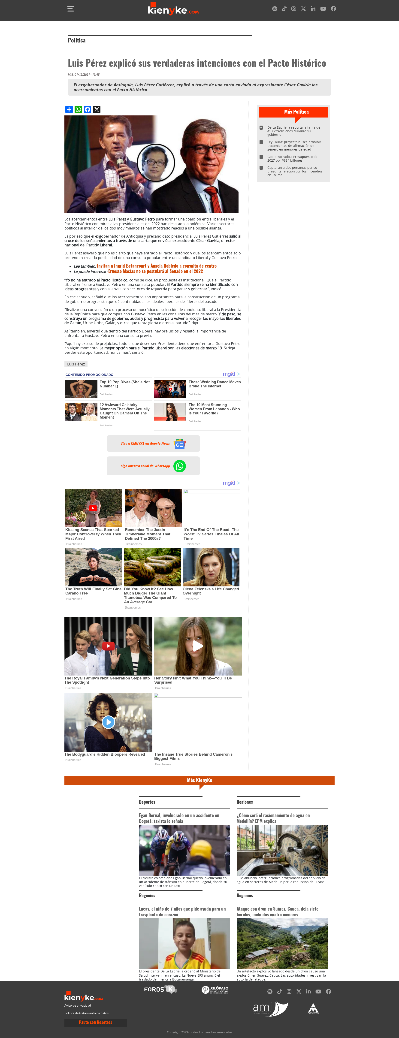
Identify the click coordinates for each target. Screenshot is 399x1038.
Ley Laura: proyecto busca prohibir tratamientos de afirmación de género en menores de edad (294, 145)
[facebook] (333, 9)
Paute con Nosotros (95, 1023)
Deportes (147, 802)
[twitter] (303, 9)
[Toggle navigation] (70, 8)
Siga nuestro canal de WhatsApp (146, 466)
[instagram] (293, 9)
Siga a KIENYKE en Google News (146, 443)
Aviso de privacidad (77, 1006)
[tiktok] (284, 9)
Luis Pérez (76, 364)
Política (76, 41)
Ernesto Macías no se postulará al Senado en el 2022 (155, 271)
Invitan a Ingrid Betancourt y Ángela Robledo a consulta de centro (157, 266)
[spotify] (274, 9)
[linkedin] (313, 9)
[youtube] (323, 9)
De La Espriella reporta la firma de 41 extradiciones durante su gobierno (293, 131)
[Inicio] (173, 9)
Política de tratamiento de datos (86, 1013)
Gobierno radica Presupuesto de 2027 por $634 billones (292, 158)
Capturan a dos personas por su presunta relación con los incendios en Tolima (295, 171)
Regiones (245, 802)
